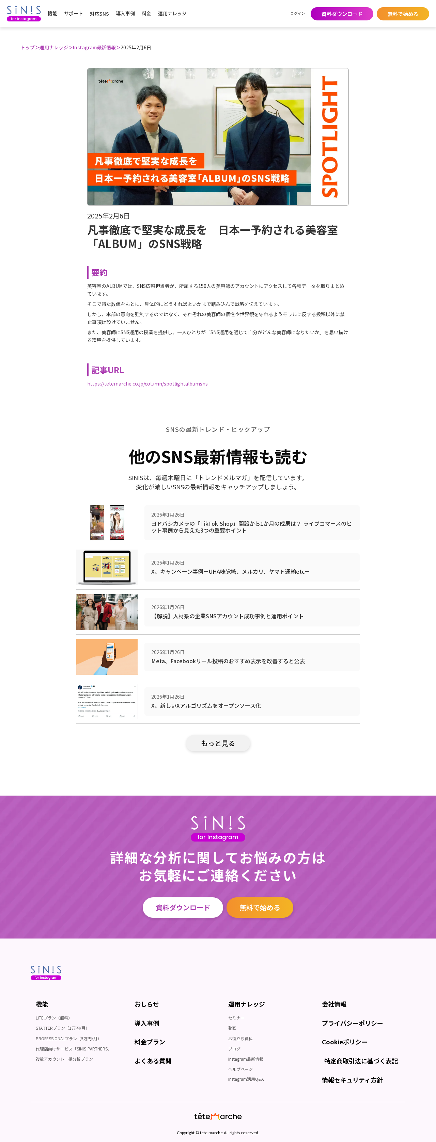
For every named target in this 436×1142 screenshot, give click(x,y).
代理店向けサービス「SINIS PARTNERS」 (74, 1048)
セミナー (236, 1018)
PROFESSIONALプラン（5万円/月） (69, 1038)
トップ (27, 47)
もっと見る (218, 743)
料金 (146, 13)
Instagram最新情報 (94, 47)
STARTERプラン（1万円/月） (63, 1028)
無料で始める (259, 907)
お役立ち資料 (240, 1038)
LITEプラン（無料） (54, 1018)
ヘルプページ (240, 1069)
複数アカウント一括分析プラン (64, 1059)
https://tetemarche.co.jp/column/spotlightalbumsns (147, 383)
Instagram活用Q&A (246, 1079)
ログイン (297, 13)
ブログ (234, 1048)
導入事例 (125, 13)
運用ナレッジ (54, 47)
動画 (232, 1028)
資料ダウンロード (183, 907)
